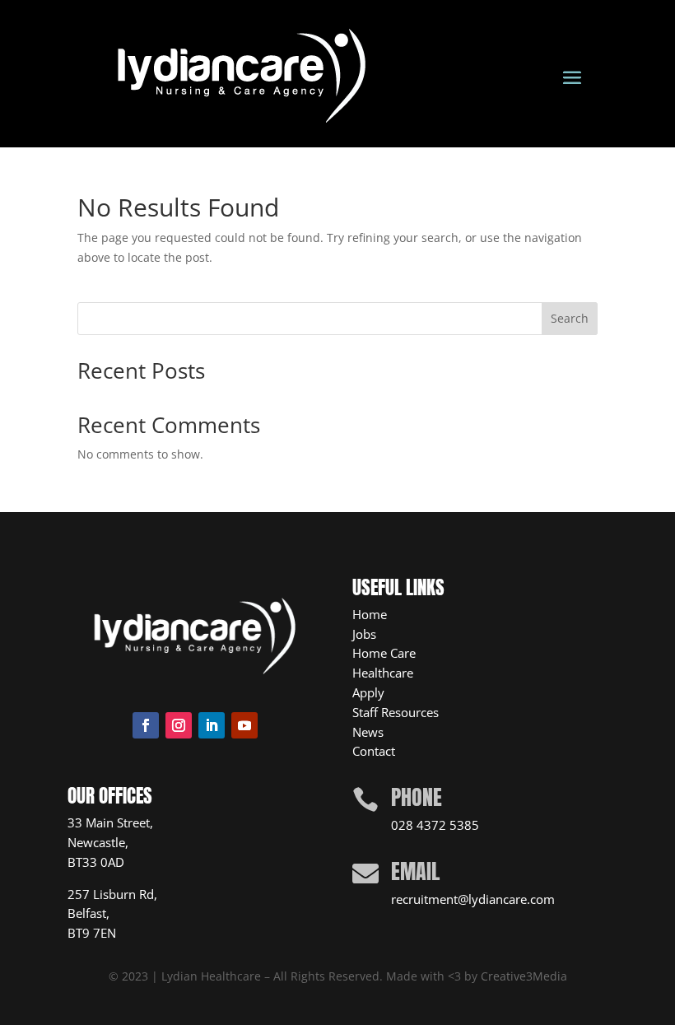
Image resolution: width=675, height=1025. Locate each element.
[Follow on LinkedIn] (211, 725)
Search (570, 318)
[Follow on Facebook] (146, 725)
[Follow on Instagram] (178, 725)
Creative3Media (524, 976)
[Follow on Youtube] (244, 725)
